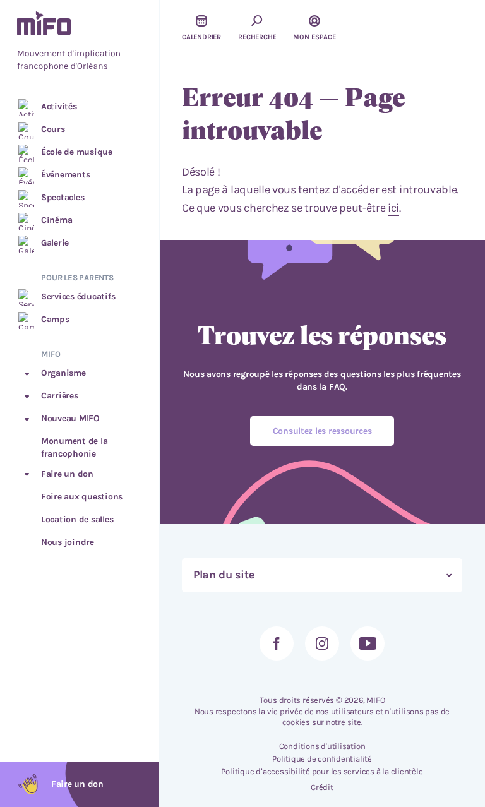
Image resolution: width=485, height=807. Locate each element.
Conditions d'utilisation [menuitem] (322, 746)
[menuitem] (79, 42)
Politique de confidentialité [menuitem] (322, 758)
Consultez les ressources (322, 431)
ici (393, 208)
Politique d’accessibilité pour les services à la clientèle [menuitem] (321, 771)
